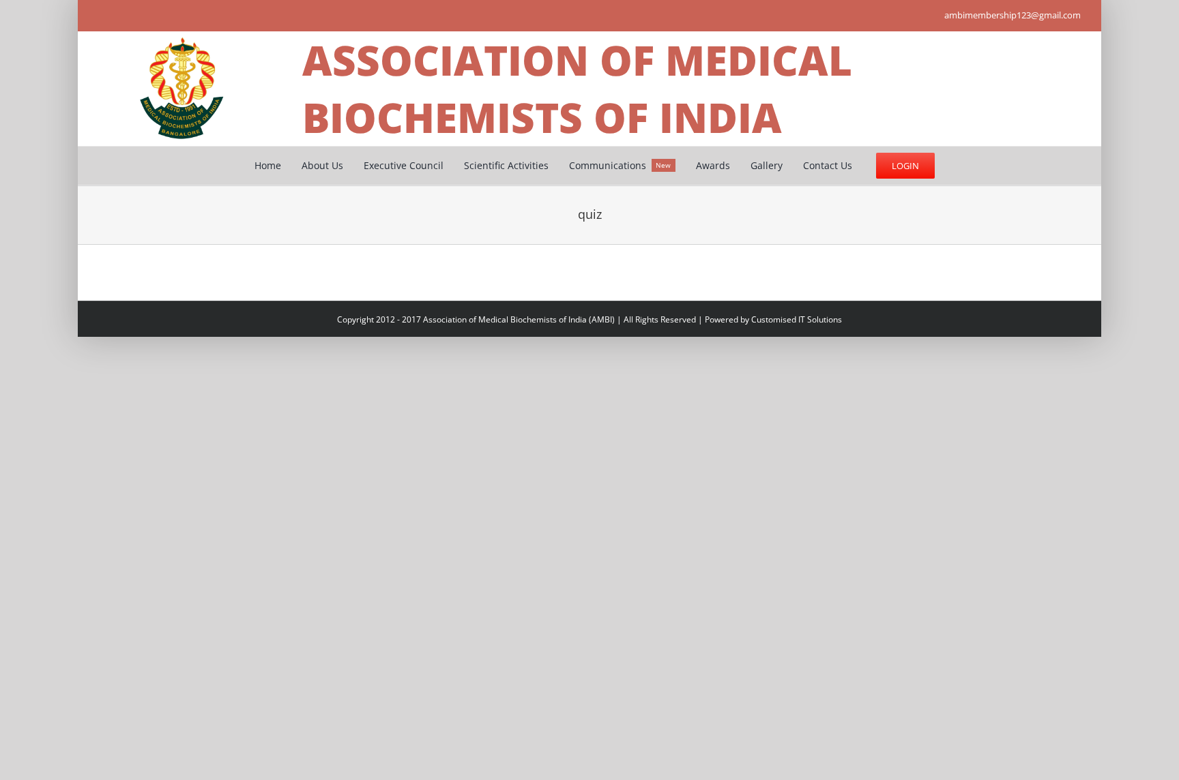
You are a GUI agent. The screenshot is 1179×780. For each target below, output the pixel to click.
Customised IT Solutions (796, 319)
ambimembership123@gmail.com (1012, 15)
